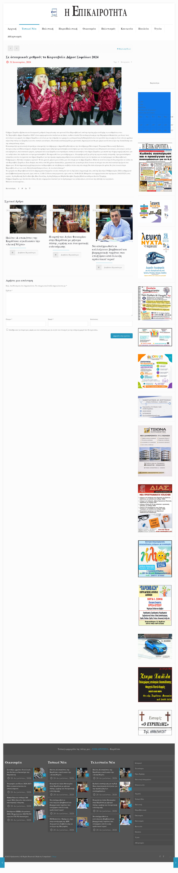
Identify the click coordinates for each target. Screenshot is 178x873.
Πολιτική (138, 804)
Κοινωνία (138, 826)
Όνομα (9, 319)
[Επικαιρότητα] (89, 14)
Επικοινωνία (140, 785)
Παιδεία (138, 832)
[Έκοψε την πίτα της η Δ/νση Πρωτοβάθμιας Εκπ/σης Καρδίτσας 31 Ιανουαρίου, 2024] (2, 862)
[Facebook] (160, 856)
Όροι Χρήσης (140, 774)
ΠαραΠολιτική (140, 810)
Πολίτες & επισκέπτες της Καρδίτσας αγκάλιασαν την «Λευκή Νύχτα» (23, 241)
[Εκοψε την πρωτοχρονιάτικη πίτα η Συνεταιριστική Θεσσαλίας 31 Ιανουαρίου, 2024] (175, 862)
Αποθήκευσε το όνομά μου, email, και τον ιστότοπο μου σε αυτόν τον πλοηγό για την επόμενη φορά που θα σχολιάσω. (53, 330)
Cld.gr (54, 856)
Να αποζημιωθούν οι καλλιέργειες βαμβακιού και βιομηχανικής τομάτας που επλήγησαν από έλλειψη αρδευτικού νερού (109, 252)
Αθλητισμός (139, 843)
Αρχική (137, 793)
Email (51, 319)
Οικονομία (139, 815)
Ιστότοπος (94, 319)
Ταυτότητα (139, 768)
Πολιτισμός (139, 821)
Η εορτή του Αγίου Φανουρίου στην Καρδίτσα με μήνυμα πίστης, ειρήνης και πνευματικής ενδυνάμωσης (69, 241)
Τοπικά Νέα (139, 799)
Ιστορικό (138, 763)
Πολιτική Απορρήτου (143, 779)
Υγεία (137, 837)
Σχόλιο (9, 290)
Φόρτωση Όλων (125, 49)
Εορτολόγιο (154, 83)
